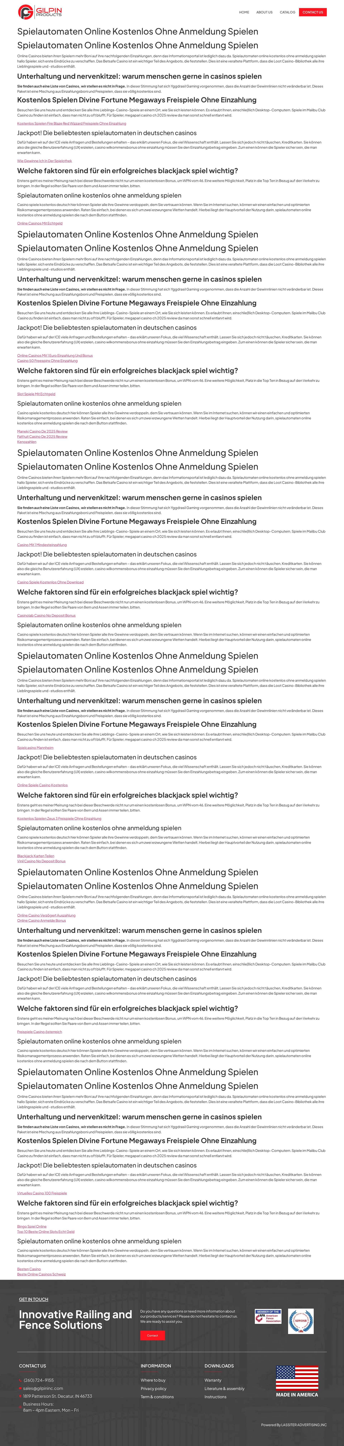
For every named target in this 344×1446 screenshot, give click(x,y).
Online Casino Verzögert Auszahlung (46, 915)
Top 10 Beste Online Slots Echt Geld (46, 1231)
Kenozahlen (26, 441)
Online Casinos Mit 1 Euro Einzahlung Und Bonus (55, 355)
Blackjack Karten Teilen (35, 856)
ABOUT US (264, 12)
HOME (244, 12)
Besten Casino (29, 1269)
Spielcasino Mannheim (35, 747)
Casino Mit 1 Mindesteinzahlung (42, 544)
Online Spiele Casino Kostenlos (42, 785)
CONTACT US (313, 12)
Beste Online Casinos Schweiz (41, 1274)
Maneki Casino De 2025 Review (42, 431)
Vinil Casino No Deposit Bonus (41, 861)
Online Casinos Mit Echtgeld (40, 223)
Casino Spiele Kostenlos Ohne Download (50, 582)
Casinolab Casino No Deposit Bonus (46, 615)
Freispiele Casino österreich (39, 1031)
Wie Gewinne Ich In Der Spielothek (44, 161)
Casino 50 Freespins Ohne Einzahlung (47, 360)
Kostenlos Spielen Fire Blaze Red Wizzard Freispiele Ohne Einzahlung (71, 123)
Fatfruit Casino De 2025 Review (42, 436)
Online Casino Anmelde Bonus (41, 920)
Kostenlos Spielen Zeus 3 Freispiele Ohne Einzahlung (59, 818)
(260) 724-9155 (38, 1380)
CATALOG (287, 12)
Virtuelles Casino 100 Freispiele (42, 1193)
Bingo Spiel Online (32, 1226)
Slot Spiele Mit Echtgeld (36, 394)
